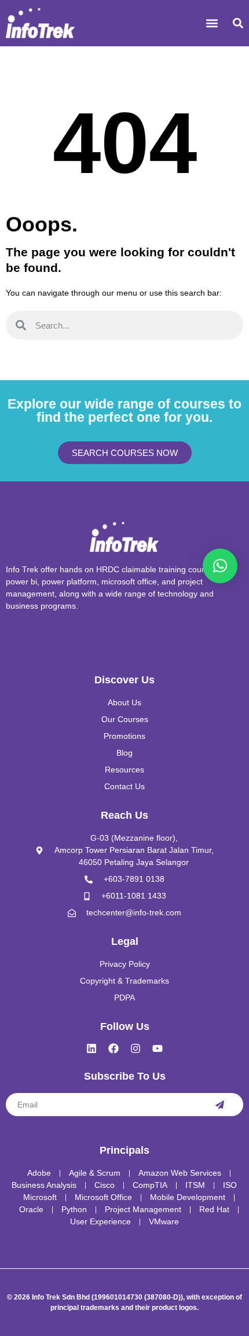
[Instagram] (135, 1048)
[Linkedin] (91, 1048)
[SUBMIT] (219, 1104)
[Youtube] (157, 1048)
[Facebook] (113, 1048)
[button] (211, 23)
